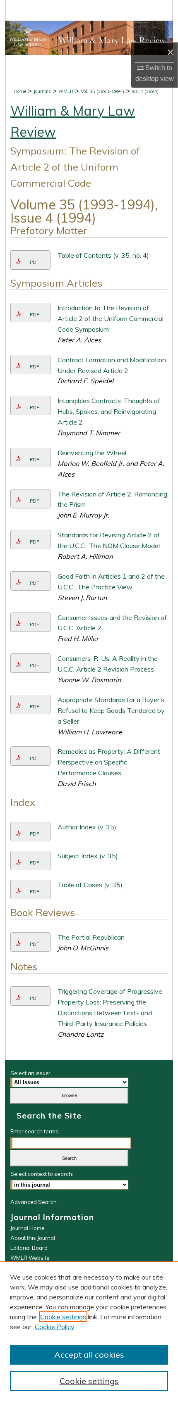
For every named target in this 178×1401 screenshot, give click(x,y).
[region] (89, 1331)
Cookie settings (63, 1317)
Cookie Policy (55, 1327)
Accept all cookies (89, 1354)
